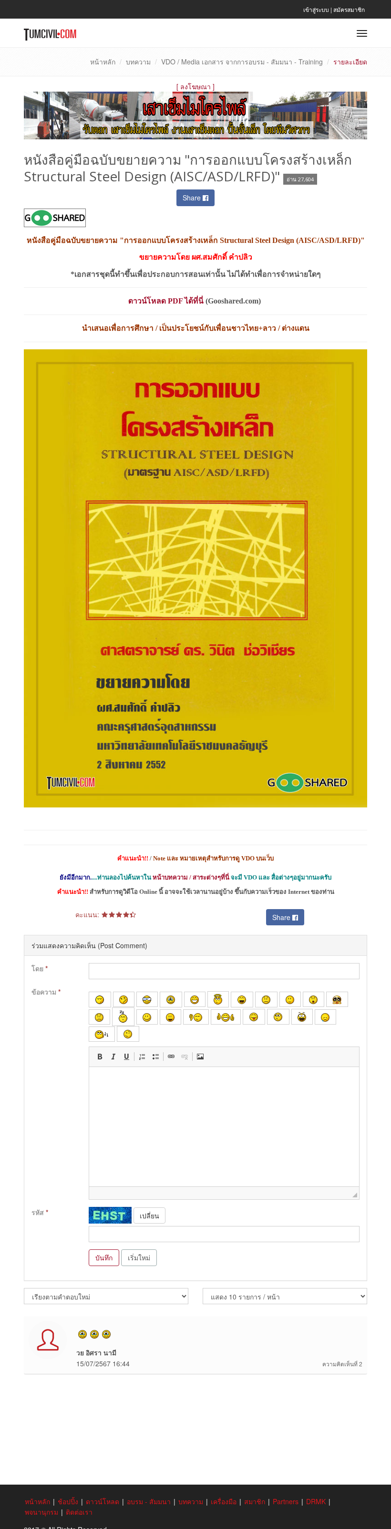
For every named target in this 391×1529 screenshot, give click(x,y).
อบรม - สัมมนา (149, 1501)
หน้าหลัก (102, 61)
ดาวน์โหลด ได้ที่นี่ (166, 301)
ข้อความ (46, 991)
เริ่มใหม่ (139, 1257)
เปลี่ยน (149, 1215)
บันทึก (104, 1257)
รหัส (39, 1212)
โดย (39, 968)
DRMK (316, 1501)
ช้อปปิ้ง (68, 1501)
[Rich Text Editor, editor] (224, 1126)
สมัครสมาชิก (349, 9)
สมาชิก (254, 1501)
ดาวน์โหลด (102, 1501)
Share (193, 197)
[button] (99, 1056)
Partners (285, 1501)
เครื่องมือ (224, 1501)
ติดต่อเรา (79, 1512)
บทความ (138, 61)
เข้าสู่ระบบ (316, 9)
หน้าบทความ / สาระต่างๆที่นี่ (191, 877)
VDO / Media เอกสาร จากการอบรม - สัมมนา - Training (242, 61)
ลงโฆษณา (195, 86)
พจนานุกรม (41, 1512)
